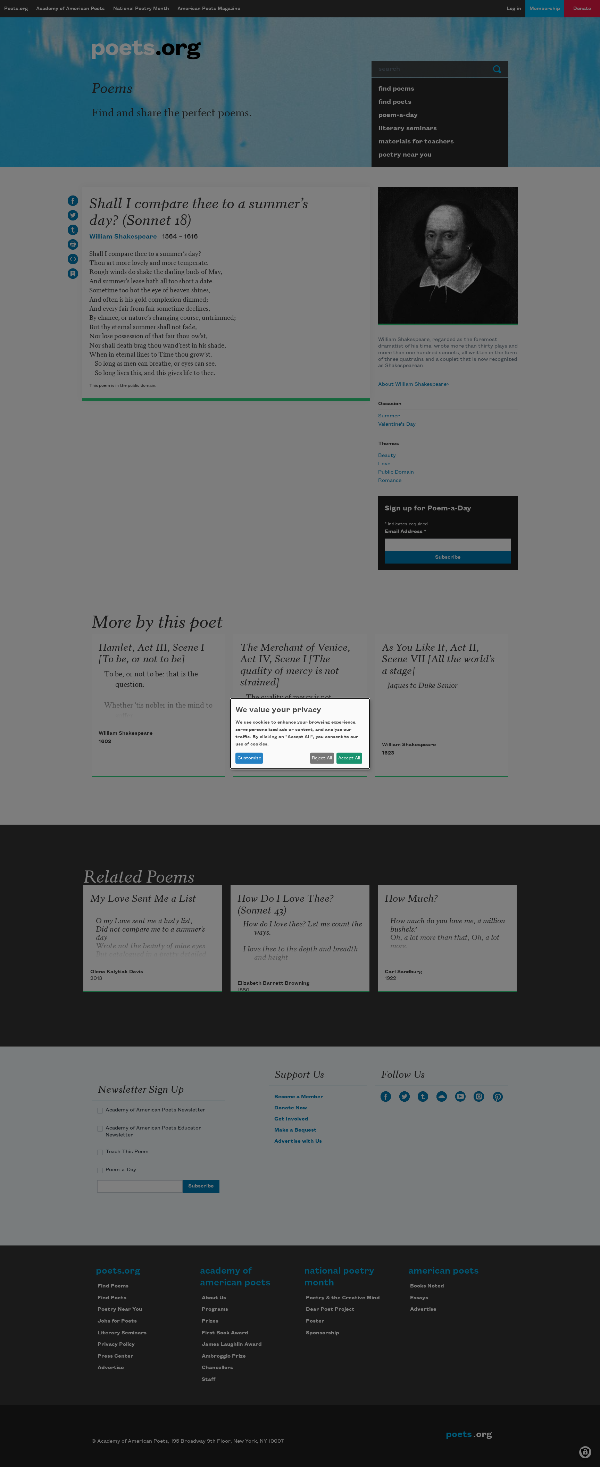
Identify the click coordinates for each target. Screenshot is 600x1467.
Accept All (349, 758)
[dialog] (300, 733)
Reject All (322, 758)
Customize (249, 758)
